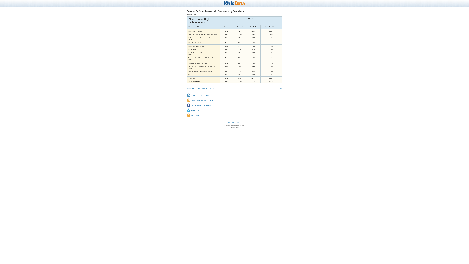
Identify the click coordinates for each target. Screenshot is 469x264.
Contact (239, 122)
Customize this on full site (202, 100)
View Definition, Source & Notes (201, 88)
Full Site (230, 122)
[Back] (2, 4)
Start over (195, 115)
